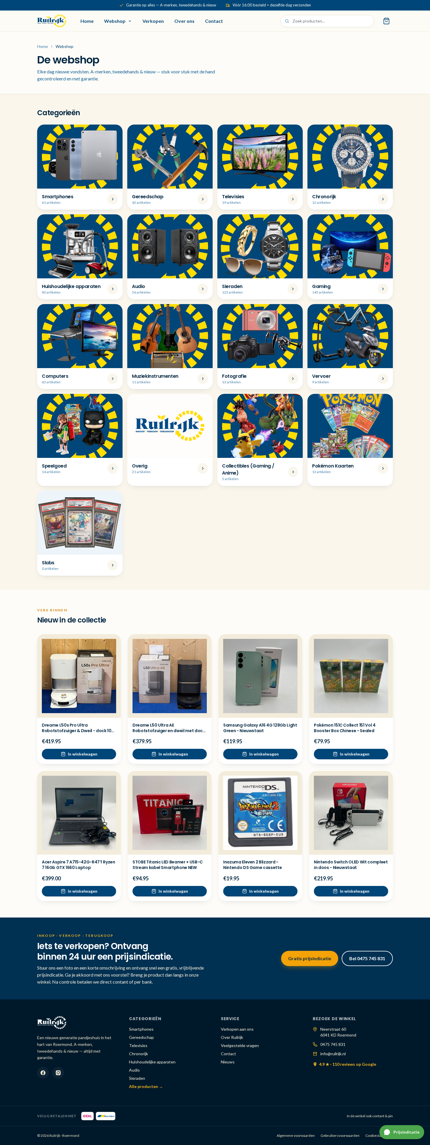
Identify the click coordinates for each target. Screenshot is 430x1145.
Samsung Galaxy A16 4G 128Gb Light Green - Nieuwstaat (260, 728)
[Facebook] (43, 1073)
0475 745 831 (332, 1044)
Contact (214, 21)
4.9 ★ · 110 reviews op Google (347, 1064)
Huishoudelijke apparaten (152, 1061)
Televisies (138, 1045)
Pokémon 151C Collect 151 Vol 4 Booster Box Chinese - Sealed (345, 728)
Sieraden (137, 1078)
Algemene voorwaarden (296, 1135)
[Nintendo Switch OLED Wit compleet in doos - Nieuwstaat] (351, 813)
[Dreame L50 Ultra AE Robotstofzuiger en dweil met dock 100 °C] (169, 676)
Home (87, 21)
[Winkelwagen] (386, 21)
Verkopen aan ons (237, 1029)
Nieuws (228, 1061)
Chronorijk (138, 1053)
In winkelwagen (82, 753)
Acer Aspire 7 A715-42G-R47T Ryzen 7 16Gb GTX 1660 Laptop (78, 864)
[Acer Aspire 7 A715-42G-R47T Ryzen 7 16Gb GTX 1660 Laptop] (79, 813)
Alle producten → (146, 1086)
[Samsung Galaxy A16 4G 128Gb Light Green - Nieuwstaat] (260, 676)
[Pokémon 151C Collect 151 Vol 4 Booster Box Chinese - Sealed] (351, 676)
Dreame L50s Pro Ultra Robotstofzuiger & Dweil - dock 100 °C (78, 730)
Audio (134, 1070)
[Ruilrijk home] (51, 21)
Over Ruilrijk (232, 1037)
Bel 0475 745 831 (367, 958)
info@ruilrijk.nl (333, 1053)
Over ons (184, 21)
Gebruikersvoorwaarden (340, 1135)
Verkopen (153, 21)
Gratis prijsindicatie (309, 958)
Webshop (114, 21)
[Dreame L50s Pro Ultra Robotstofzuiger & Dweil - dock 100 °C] (79, 676)
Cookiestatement (379, 1135)
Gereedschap (141, 1037)
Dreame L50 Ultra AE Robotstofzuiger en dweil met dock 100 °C (169, 730)
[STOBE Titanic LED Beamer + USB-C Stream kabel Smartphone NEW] (169, 813)
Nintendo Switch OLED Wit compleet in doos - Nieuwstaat (351, 864)
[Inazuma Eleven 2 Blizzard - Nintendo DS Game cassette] (260, 813)
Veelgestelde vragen (240, 1045)
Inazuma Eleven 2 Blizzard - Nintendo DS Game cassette (252, 864)
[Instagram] (58, 1073)
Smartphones (141, 1029)
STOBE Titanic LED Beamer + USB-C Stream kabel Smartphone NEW (168, 864)
